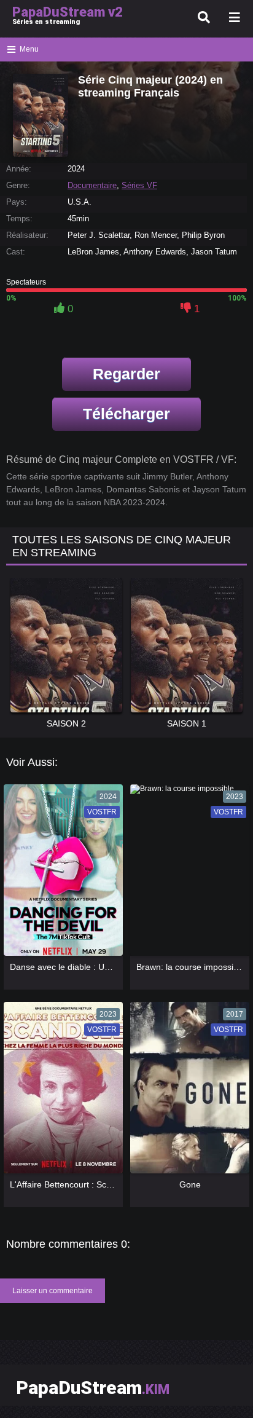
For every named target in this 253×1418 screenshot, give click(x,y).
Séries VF (139, 185)
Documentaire (92, 185)
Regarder (126, 373)
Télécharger (126, 413)
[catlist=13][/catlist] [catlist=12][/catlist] (60, 874)
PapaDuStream (92, 1387)
